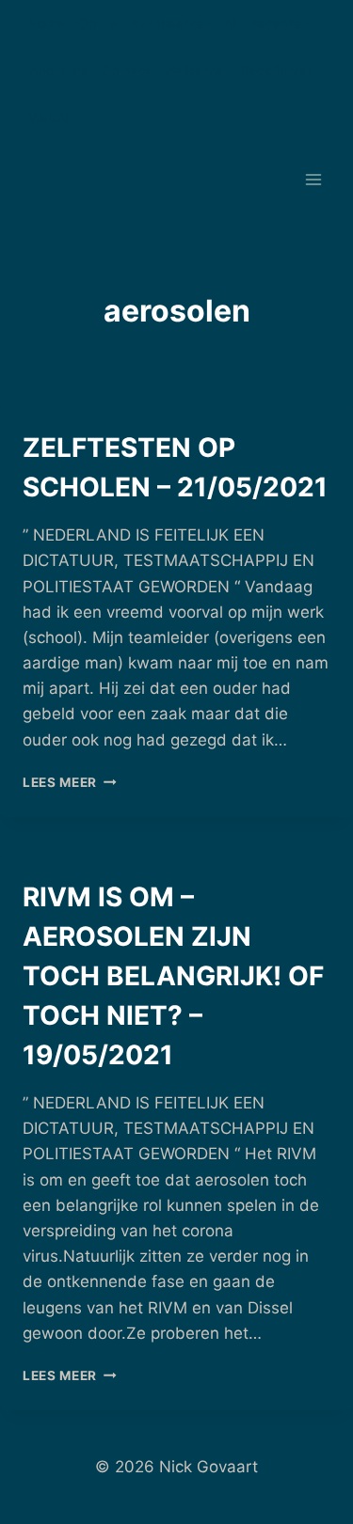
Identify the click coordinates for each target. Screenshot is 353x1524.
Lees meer (70, 782)
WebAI (49, 118)
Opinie (98, 23)
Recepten (279, 23)
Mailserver (195, 70)
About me (58, 70)
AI (230, 23)
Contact (126, 70)
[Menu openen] (313, 180)
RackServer (276, 70)
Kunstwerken (171, 23)
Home (47, 23)
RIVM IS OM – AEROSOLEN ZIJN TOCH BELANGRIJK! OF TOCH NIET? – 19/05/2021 (173, 976)
